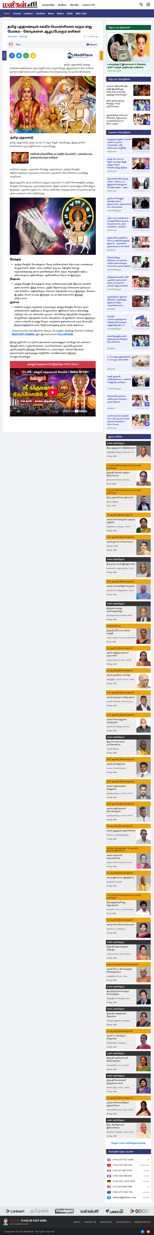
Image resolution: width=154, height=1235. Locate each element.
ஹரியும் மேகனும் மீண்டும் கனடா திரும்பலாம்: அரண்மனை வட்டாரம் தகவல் (119, 202)
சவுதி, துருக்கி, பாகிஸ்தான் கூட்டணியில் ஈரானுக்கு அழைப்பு (119, 379)
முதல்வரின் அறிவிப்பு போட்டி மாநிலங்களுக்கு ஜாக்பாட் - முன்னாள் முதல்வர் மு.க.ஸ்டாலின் (118, 242)
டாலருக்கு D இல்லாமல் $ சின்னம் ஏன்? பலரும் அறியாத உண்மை (126, 66)
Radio (70, 13)
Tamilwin (40, 13)
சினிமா (62, 4)
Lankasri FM (88, 4)
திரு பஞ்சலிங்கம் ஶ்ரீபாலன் (120, 497)
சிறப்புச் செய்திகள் (119, 79)
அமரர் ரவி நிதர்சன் (116, 764)
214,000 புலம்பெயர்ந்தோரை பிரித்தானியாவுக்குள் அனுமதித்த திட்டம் (117, 320)
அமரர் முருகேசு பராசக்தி (118, 675)
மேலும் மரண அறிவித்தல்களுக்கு (128, 1143)
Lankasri (28, 13)
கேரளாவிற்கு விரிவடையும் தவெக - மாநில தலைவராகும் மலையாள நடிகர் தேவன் (119, 261)
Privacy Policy (142, 1222)
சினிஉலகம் (112, 151)
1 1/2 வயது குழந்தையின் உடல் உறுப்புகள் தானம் (119, 358)
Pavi (18, 44)
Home (7, 13)
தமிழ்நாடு (111, 250)
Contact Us (90, 1222)
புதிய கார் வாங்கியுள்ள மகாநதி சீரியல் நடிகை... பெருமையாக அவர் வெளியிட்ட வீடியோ (118, 222)
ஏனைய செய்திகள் (120, 132)
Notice (60, 13)
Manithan (29, 1231)
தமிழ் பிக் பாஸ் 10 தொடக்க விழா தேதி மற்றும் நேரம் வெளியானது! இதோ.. (117, 163)
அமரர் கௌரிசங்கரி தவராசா (121, 924)
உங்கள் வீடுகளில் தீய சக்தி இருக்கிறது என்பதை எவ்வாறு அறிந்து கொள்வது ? (117, 90)
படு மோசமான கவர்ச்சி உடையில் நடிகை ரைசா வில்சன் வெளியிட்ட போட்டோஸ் (118, 420)
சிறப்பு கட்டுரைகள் (119, 27)
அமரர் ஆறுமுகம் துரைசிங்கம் (121, 830)
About (77, 1222)
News (51, 13)
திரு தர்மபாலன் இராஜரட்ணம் (121, 564)
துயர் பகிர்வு (115, 436)
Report (93, 44)
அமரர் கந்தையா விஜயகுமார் (121, 697)
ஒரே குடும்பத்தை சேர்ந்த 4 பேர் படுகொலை (115, 103)
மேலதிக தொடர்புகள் (121, 1151)
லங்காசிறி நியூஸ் (114, 210)
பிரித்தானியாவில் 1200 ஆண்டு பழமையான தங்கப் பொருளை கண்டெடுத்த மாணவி (117, 281)
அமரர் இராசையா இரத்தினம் (120, 877)
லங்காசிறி (48, 4)
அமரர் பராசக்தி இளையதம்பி (120, 586)
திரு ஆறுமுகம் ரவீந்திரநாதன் (121, 448)
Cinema (17, 13)
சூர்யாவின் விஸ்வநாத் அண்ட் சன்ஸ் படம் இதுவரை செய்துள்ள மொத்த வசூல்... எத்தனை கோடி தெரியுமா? (119, 183)
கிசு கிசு (74, 4)
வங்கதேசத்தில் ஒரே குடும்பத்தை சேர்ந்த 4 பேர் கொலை (117, 339)
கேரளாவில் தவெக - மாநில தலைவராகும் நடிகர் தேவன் (117, 399)
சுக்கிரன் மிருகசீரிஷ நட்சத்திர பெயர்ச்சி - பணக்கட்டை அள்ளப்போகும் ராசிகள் (61, 155)
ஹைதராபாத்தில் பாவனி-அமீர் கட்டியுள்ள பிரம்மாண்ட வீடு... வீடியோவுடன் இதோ (119, 143)
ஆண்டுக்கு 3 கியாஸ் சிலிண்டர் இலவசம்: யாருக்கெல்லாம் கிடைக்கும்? (117, 119)
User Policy (106, 1222)
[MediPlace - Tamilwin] (80, 55)
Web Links (81, 13)
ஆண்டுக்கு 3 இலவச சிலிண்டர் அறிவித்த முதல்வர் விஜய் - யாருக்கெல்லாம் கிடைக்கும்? (117, 301)
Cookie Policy (123, 1222)
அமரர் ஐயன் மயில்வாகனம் (120, 541)
